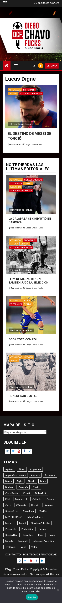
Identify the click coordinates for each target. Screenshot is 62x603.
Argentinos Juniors (15, 475)
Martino (43, 511)
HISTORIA (13, 243)
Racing (42, 528)
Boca (43, 481)
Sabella (9, 540)
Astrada (35, 475)
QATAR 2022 (15, 187)
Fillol (7, 499)
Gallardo (36, 499)
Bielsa (8, 481)
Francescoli (21, 499)
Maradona (28, 511)
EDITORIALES (29, 89)
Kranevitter (11, 511)
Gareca (50, 499)
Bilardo (31, 481)
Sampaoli (23, 540)
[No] (57, 590)
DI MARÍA (40, 493)
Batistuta (50, 475)
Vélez (34, 546)
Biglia (20, 481)
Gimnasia (21, 505)
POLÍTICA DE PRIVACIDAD (40, 554)
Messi (22, 523)
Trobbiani (10, 546)
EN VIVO (52, 65)
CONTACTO (13, 554)
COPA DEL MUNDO (33, 179)
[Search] (34, 65)
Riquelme (28, 534)
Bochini (9, 487)
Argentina (35, 469)
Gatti (8, 505)
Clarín (36, 487)
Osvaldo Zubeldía (40, 523)
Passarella (10, 528)
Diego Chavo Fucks (33, 144)
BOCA (27, 300)
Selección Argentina (43, 540)
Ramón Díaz (11, 534)
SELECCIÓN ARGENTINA (30, 93)
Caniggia (23, 487)
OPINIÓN (13, 93)
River (41, 534)
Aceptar (32, 597)
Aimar (22, 469)
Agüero (9, 469)
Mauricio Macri (35, 517)
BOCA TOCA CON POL (23, 339)
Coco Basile (11, 493)
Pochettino (27, 528)
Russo (52, 534)
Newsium (35, 574)
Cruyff (26, 493)
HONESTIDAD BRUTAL (23, 396)
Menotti (9, 523)
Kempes (48, 505)
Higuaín (35, 505)
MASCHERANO (13, 517)
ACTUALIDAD (15, 89)
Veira (23, 546)
